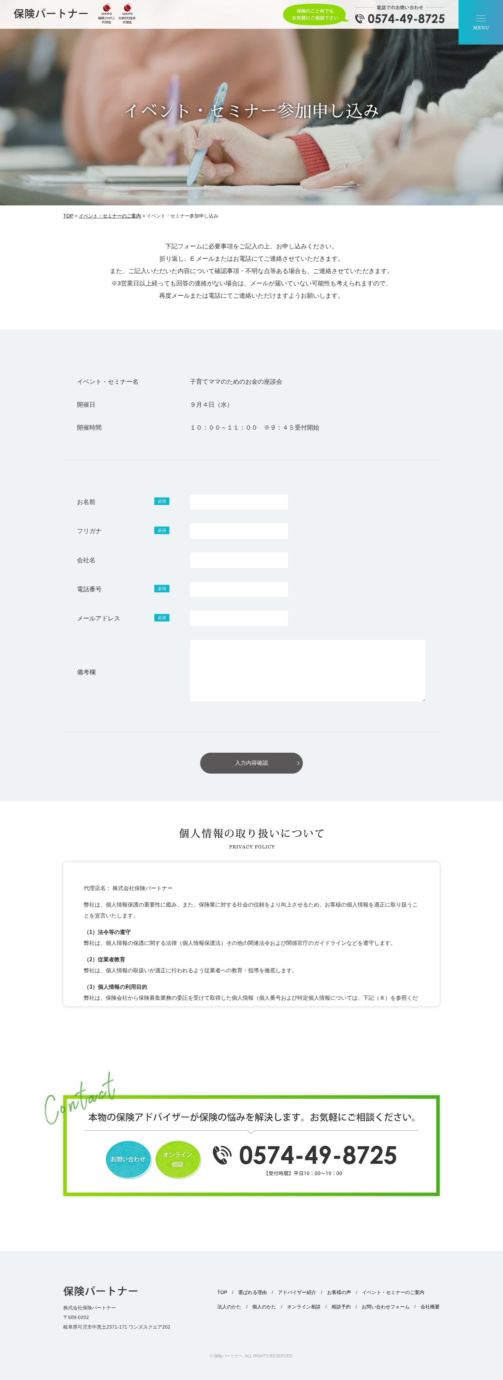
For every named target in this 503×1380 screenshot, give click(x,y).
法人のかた (229, 1306)
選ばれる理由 (252, 1292)
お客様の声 (339, 1292)
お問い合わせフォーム (386, 1306)
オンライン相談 (304, 1306)
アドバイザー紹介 (297, 1292)
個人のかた (264, 1306)
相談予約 (341, 1306)
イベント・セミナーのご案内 (393, 1292)
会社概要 (430, 1306)
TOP (222, 1292)
